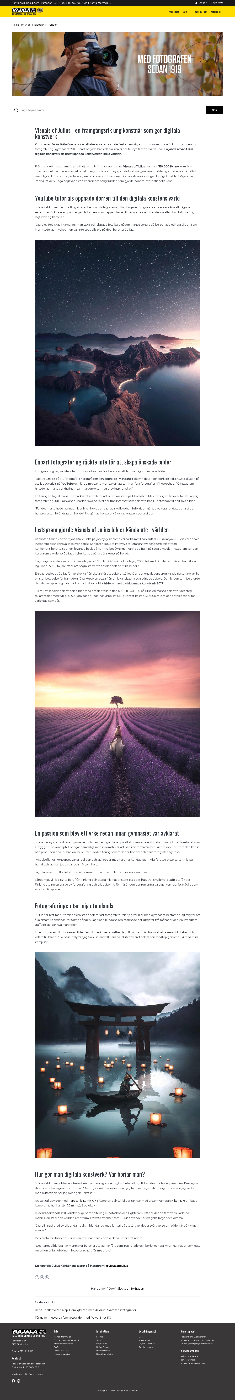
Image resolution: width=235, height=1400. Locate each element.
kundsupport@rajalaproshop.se (27, 1374)
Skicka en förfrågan (130, 1288)
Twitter (42, 1277)
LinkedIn (47, 1277)
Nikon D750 (179, 1200)
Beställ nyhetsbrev (105, 1354)
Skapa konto (217, 2)
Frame (99, 1336)
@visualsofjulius (117, 1265)
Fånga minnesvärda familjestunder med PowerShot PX (73, 1317)
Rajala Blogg (102, 1347)
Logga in (202, 2)
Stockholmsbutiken (63, 1343)
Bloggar (39, 24)
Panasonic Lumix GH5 (83, 1200)
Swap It (100, 1340)
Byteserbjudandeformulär (67, 1340)
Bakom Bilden (103, 1350)
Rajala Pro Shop (21, 24)
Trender (52, 24)
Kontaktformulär (62, 1336)
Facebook (37, 1277)
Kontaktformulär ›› (100, 2)
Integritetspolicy (62, 1354)
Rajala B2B (101, 1343)
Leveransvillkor (61, 1350)
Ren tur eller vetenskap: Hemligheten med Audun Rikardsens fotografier (85, 1310)
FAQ (56, 1347)
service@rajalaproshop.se (193, 1363)
